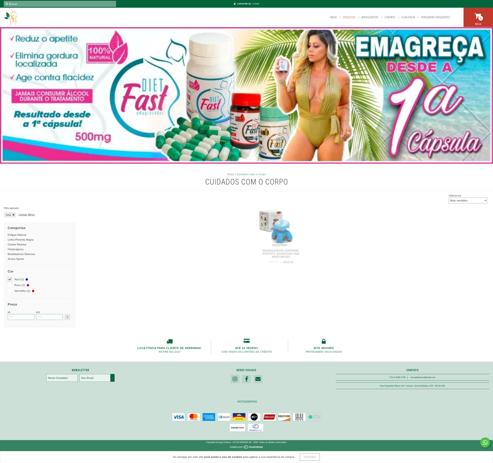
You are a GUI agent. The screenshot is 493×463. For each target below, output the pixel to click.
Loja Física (408, 17)
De (9, 312)
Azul (8, 214)
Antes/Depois (369, 17)
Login (256, 4)
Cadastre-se (244, 4)
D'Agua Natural (17, 234)
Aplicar (67, 317)
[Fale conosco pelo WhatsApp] (485, 443)
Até (38, 312)
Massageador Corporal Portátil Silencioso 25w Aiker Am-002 (280, 253)
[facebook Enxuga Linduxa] (246, 379)
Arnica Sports (16, 258)
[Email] (258, 379)
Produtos (348, 17)
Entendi (310, 457)
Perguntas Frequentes (435, 17)
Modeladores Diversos (21, 254)
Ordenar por (455, 195)
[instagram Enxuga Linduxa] (235, 379)
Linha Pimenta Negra (21, 239)
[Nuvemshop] (246, 448)
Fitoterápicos (15, 249)
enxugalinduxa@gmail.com (422, 377)
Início (333, 17)
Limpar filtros (26, 214)
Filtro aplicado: (11, 208)
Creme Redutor (17, 244)
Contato (389, 17)
